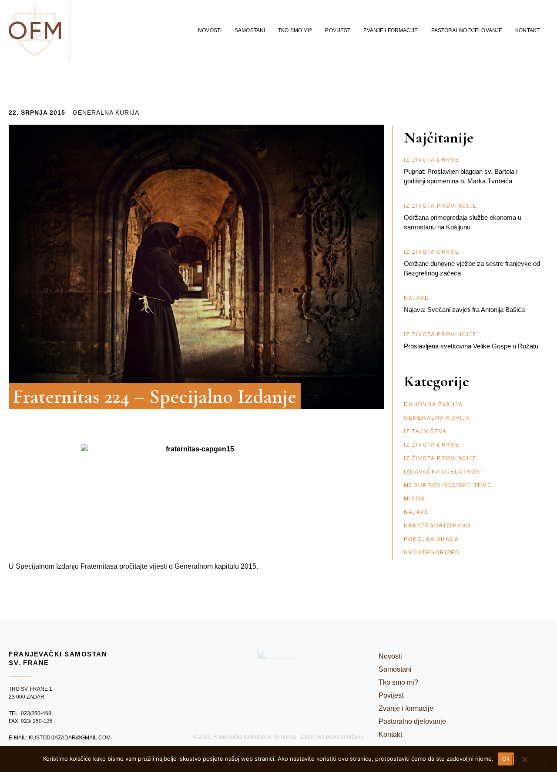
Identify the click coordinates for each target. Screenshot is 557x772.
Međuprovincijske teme (448, 485)
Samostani (250, 30)
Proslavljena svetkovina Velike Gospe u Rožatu (471, 346)
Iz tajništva (425, 431)
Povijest (337, 30)
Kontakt (527, 30)
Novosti (209, 30)
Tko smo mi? (295, 30)
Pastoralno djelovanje (467, 30)
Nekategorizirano (437, 526)
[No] (531, 763)
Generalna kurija (106, 112)
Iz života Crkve (432, 445)
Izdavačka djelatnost (444, 472)
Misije (415, 499)
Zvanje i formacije (390, 30)
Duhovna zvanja (433, 404)
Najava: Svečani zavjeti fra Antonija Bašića (464, 309)
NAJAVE (416, 512)
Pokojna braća (431, 539)
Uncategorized (432, 553)
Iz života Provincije (440, 458)
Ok (506, 758)
